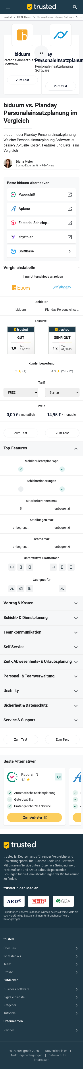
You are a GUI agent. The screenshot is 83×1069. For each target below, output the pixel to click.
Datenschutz (57, 1055)
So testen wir (12, 956)
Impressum (41, 1059)
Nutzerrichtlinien (56, 1051)
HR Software (24, 17)
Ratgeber (10, 1005)
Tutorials (9, 1013)
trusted (8, 17)
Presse (8, 972)
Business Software (16, 989)
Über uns (10, 948)
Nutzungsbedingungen (26, 1055)
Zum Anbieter (32, 817)
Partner (9, 1030)
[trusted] (41, 7)
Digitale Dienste (14, 997)
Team (7, 964)
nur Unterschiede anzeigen (44, 276)
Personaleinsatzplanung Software (55, 17)
